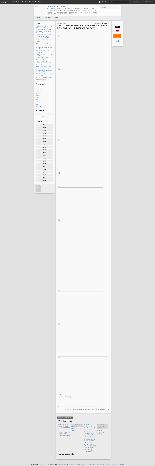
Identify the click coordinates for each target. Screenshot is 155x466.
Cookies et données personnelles (100, 464)
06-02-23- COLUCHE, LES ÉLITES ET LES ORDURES (44, 27)
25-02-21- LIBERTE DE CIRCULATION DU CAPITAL (44, 70)
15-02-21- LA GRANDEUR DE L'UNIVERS (43, 40)
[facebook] (99, 2)
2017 (44, 150)
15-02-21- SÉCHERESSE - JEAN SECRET (44, 44)
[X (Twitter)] (102, 2)
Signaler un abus (79, 464)
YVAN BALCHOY (43, 464)
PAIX (37, 102)
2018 (44, 147)
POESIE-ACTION (56, 6)
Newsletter (47, 17)
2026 (44, 125)
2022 (44, 136)
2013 (44, 161)
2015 (44, 155)
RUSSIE (38, 93)
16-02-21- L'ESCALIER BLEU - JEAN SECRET (43, 51)
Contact (56, 17)
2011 (44, 166)
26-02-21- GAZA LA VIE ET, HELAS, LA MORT (44, 74)
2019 (44, 144)
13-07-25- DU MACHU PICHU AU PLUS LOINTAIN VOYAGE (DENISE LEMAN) (79, 407)
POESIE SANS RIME (41, 79)
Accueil (38, 17)
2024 (44, 130)
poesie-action (39, 87)
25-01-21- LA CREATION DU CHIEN (43, 67)
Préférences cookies (118, 464)
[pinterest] (105, 2)
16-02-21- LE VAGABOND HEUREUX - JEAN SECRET (44, 58)
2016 (44, 152)
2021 (44, 138)
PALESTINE (39, 91)
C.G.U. (87, 464)
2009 (44, 172)
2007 (44, 177)
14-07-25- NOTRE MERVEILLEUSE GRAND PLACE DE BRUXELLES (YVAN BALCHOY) (86, 409)
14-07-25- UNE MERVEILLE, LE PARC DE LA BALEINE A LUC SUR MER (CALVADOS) (82, 27)
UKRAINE (38, 89)
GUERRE (38, 95)
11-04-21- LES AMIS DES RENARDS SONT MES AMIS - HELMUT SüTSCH (44, 31)
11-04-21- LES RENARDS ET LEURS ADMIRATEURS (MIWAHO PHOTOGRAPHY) (43, 36)
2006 (44, 180)
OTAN (37, 97)
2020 (44, 141)
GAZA (37, 104)
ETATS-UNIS (39, 100)
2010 (44, 169)
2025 (44, 127)
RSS (38, 190)
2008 (44, 175)
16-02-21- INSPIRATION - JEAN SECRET (44, 47)
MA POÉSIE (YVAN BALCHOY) (44, 77)
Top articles (63, 464)
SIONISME (38, 106)
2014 (44, 158)
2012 (44, 164)
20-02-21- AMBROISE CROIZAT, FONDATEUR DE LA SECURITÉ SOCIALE (44, 63)
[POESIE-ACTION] (40, 10)
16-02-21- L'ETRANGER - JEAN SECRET (44, 55)
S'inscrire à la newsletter (65, 417)
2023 (44, 133)
